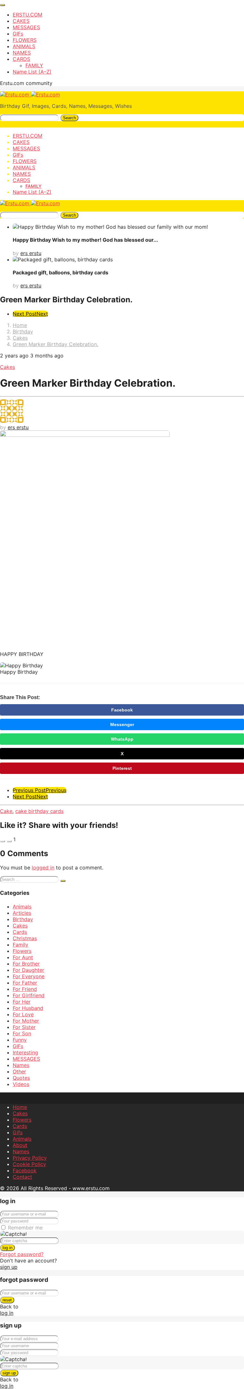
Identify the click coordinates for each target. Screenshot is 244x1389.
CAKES (21, 21)
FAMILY (34, 65)
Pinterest (122, 768)
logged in (43, 867)
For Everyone (28, 976)
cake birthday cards (39, 811)
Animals (22, 906)
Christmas (25, 938)
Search (69, 117)
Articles (22, 913)
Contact (22, 1177)
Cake (6, 811)
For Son (22, 1033)
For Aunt (23, 957)
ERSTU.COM (27, 14)
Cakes (7, 367)
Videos (21, 1084)
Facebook (122, 709)
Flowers (22, 951)
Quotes (21, 1078)
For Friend (25, 989)
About (20, 1145)
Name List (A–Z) (32, 72)
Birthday (23, 919)
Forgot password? (22, 1254)
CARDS (21, 59)
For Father (25, 983)
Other (19, 1071)
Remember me (25, 1227)
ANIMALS (24, 46)
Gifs (18, 1132)
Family (20, 944)
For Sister (24, 1027)
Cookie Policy (29, 1164)
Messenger (122, 724)
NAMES (22, 52)
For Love (23, 1014)
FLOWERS (25, 40)
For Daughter (28, 970)
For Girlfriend (28, 995)
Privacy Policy (30, 1158)
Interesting (25, 1052)
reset (7, 1300)
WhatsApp (122, 739)
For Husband (28, 1008)
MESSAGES (26, 27)
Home (20, 1107)
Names (21, 1065)
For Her (21, 1002)
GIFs (18, 33)
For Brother (26, 963)
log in (7, 1247)
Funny (20, 1040)
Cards (20, 932)
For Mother (26, 1021)
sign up (8, 1267)
